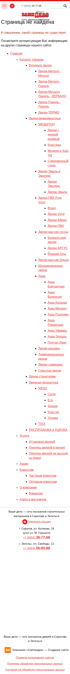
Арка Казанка (57, 302)
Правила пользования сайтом (35, 657)
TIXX (41, 423)
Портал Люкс (57, 342)
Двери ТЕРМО (48, 112)
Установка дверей (42, 441)
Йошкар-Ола (57, 254)
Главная (16, 53)
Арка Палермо (58, 314)
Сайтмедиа (35, 649)
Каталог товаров (32, 59)
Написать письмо (40, 521)
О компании (28, 487)
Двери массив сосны (53, 232)
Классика (54, 144)
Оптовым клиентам (43, 481)
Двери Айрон (57, 220)
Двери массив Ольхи (53, 260)
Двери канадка (49, 348)
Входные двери (40, 65)
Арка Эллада (57, 336)
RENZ (42, 388)
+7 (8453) (36, 548)
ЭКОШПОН (46, 124)
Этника (53, 418)
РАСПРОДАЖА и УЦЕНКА (48, 429)
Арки (41, 276)
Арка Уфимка (57, 330)
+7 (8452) (36, 537)
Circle (52, 394)
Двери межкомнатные (45, 118)
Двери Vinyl (56, 214)
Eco (50, 400)
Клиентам (27, 469)
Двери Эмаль (57, 192)
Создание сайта (58, 649)
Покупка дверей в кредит (47, 447)
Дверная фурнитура (43, 382)
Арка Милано (57, 308)
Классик (53, 412)
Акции (24, 463)
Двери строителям (42, 376)
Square (53, 406)
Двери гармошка (50, 364)
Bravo (52, 208)
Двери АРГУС (58, 248)
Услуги (24, 435)
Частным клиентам (42, 475)
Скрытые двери (49, 370)
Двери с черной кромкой (54, 135)
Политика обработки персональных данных (35, 663)
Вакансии (36, 493)
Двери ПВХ (56, 226)
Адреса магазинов (33, 499)
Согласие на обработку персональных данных (35, 669)
